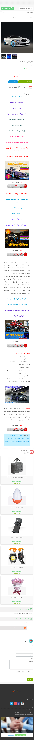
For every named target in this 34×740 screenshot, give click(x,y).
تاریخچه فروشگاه (29, 709)
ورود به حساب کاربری (20, 735)
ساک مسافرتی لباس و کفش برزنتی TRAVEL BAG (17, 477)
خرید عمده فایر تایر (17, 439)
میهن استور (7, 441)
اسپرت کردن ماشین (20, 441)
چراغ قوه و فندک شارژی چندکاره (16, 567)
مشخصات (30, 18)
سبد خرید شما (7, 8)
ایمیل (32, 651)
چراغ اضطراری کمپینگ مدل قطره (17, 507)
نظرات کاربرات (13, 18)
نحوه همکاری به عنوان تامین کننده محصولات (24, 714)
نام (32, 645)
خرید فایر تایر (20, 436)
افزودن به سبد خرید (23, 81)
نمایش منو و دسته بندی (25, 8)
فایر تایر (13, 441)
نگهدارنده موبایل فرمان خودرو (17, 537)
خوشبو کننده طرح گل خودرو (16, 597)
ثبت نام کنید (11, 735)
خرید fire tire (25, 439)
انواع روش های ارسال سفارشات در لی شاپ (24, 712)
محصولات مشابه (22, 18)
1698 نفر (11, 81)
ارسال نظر (30, 679)
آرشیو (26, 453)
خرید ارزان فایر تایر (12, 436)
